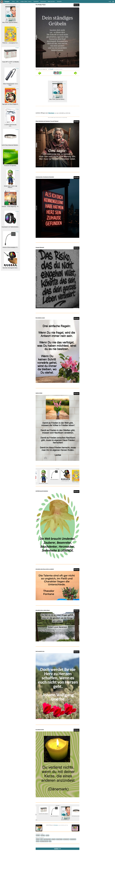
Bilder (26, 1)
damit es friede (39, 393)
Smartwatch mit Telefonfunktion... (10, 206)
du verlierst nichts (40, 729)
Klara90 (51, 69)
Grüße (41, 839)
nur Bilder (37, 835)
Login (110, 1)
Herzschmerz (43, 1)
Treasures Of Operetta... (10, 145)
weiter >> (57, 849)
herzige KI (53, 839)
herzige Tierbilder (59, 839)
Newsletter (59, 1)
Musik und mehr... (51, 1)
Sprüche (44, 5)
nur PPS (47, 835)
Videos (29, 1)
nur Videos (43, 835)
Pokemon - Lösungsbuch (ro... (10, 22)
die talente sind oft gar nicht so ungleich (45, 569)
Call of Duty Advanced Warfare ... (10, 124)
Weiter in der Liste (75, 825)
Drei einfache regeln (40, 317)
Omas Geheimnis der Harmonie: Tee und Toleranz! (47, 121)
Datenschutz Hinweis (57, 74)
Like (36, 69)
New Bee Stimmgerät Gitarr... (10, 247)
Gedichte (37, 839)
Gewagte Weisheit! (40, 247)
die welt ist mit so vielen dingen (43, 610)
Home (13, 1)
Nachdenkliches (73, 839)
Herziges (40, 5)
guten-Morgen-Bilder (47, 839)
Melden (44, 69)
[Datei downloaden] (57, 145)
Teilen (38, 69)
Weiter (76, 5)
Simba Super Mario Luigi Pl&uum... (10, 166)
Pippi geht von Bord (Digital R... (10, 83)
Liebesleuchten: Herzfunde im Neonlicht (45, 177)
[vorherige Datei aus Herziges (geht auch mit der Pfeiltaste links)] (39, 74)
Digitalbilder (36, 1)
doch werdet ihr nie (40, 651)
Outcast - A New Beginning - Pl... (10, 185)
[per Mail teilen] (57, 73)
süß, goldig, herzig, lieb (44, 841)
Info (46, 69)
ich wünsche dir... (66, 839)
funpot (6, 1)
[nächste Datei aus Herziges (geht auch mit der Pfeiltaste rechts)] (75, 74)
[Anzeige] (10, 20)
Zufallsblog (38, 825)
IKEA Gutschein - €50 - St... (10, 267)
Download (41, 69)
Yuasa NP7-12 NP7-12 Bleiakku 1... (10, 41)
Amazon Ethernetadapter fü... (10, 226)
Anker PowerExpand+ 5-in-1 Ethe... (10, 63)
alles (17, 1)
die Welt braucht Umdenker (42, 491)
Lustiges (22, 1)
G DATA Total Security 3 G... (10, 104)
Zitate (50, 841)
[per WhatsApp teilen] (60, 73)
